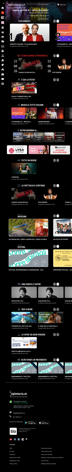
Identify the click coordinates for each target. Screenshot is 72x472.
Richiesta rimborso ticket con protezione (52, 457)
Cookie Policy (45, 460)
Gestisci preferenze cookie (48, 464)
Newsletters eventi (15, 460)
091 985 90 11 (17, 417)
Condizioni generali (46, 448)
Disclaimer (12, 454)
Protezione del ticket (46, 454)
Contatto (12, 451)
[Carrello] (58, 5)
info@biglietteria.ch (19, 413)
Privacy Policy (13, 464)
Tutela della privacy (46, 451)
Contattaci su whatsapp (21, 403)
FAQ (11, 448)
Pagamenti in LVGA (15, 457)
